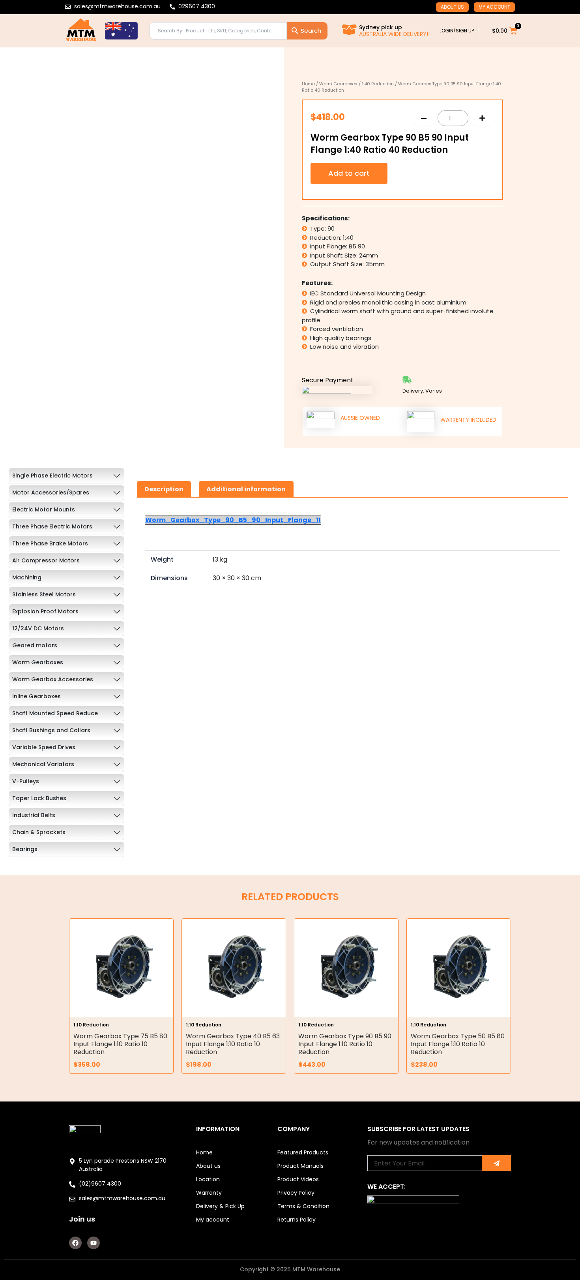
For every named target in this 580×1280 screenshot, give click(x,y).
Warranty (209, 1193)
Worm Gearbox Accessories (52, 679)
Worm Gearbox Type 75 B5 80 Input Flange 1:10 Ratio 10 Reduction (120, 1044)
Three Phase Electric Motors (52, 526)
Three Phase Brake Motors (50, 543)
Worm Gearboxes (338, 84)
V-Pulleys (25, 781)
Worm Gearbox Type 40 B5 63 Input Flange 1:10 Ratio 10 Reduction (233, 1044)
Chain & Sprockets (38, 832)
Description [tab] (163, 489)
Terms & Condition (303, 1206)
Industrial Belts (33, 815)
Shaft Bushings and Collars (51, 730)
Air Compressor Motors (46, 560)
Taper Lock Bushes (39, 798)
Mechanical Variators (43, 764)
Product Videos (298, 1179)
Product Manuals (300, 1166)
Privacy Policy (295, 1193)
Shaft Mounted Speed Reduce (55, 713)
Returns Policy (296, 1220)
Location (208, 1179)
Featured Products (302, 1152)
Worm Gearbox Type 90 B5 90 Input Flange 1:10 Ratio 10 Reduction (344, 1044)
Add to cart (349, 173)
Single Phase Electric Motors (52, 475)
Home (308, 84)
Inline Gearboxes (36, 696)
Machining (26, 577)
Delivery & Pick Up (220, 1206)
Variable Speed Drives (43, 747)
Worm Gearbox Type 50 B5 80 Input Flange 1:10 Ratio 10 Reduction (458, 1044)
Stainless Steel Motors (44, 594)
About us (452, 7)
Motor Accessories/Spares (50, 492)
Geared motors (34, 645)
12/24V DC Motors (38, 628)
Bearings (24, 849)
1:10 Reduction (91, 1024)
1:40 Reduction (378, 84)
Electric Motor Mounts (43, 509)
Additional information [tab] (246, 489)
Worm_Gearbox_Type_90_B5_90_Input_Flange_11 (233, 519)
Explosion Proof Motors (45, 611)
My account (494, 7)
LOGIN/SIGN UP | (459, 30)
